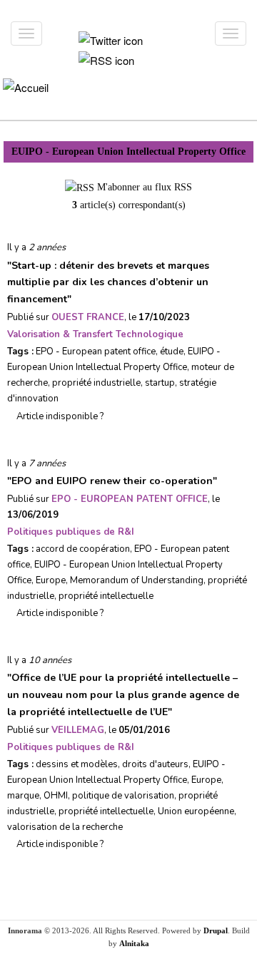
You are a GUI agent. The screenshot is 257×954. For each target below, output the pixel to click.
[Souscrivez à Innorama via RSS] (106, 58)
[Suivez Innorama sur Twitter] (110, 38)
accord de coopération (83, 549)
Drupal (215, 930)
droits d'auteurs (155, 764)
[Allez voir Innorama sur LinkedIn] (115, 16)
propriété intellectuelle (106, 596)
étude (171, 351)
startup (160, 382)
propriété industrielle (96, 382)
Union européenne (196, 811)
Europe (51, 580)
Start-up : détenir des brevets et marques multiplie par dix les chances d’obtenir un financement (108, 283)
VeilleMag (77, 730)
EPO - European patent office (96, 351)
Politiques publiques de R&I (70, 531)
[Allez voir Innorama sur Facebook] (90, 16)
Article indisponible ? (59, 416)
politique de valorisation (123, 795)
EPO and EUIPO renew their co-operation (112, 481)
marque (23, 795)
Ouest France (87, 317)
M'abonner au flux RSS (144, 187)
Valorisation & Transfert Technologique (95, 334)
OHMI (56, 795)
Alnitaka (134, 943)
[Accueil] (25, 87)
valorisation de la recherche (65, 827)
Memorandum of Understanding (136, 580)
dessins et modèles (77, 764)
